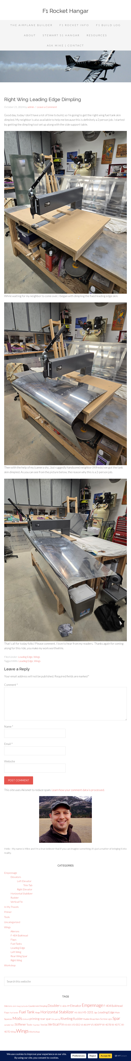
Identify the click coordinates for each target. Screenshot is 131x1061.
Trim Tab (27, 885)
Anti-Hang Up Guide (20, 1006)
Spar (116, 1018)
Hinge (37, 1012)
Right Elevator (24, 889)
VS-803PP (85, 1024)
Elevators (16, 876)
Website (9, 761)
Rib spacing (55, 1019)
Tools (7, 916)
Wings (37, 656)
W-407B (106, 1024)
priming (34, 1018)
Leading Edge (25, 656)
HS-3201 (87, 1012)
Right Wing (16, 960)
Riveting (66, 1019)
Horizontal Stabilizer (22, 893)
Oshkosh (26, 1019)
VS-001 (68, 1024)
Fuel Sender (14, 1013)
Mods (17, 1018)
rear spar (45, 1018)
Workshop (10, 965)
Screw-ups (106, 1018)
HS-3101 (78, 1012)
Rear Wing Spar (19, 956)
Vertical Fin (17, 901)
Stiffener (20, 1024)
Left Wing (16, 951)
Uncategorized (12, 922)
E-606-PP (65, 1006)
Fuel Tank (27, 1012)
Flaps (13, 939)
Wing (13, 1031)
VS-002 (76, 1024)
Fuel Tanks (16, 943)
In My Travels (11, 906)
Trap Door (36, 1025)
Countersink (33, 1006)
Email (8, 744)
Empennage (10, 872)
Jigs (95, 1012)
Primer (8, 911)
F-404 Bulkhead (19, 935)
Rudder (15, 897)
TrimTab (43, 1024)
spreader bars (9, 1025)
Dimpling (43, 1006)
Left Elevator (24, 881)
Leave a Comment (47, 106)
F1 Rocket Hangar (65, 10)
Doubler (54, 1005)
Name (8, 726)
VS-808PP (96, 1024)
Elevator (75, 1005)
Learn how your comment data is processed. (78, 790)
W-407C (116, 1024)
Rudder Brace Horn (91, 1019)
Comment (11, 684)
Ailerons (15, 931)
